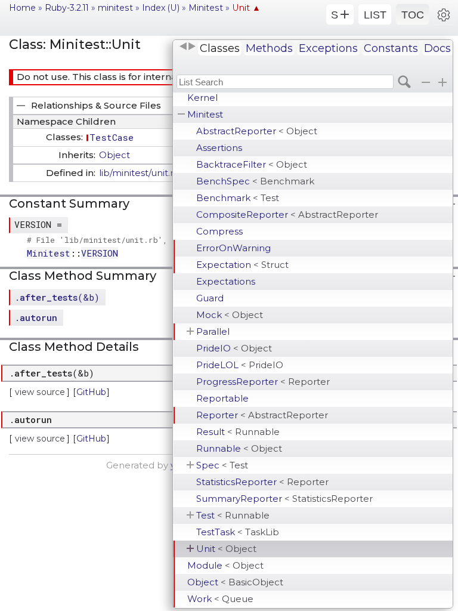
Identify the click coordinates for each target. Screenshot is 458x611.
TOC (412, 15)
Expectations (225, 281)
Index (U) (161, 7)
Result (238, 431)
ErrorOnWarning (233, 248)
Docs (437, 48)
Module (225, 565)
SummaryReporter (284, 498)
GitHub (91, 392)
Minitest (205, 114)
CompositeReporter (287, 214)
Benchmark (237, 197)
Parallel (213, 331)
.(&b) (57, 297)
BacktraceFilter (251, 164)
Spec (222, 465)
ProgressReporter (263, 381)
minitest (115, 7)
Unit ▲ (246, 7)
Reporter (262, 415)
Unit (226, 548)
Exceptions (328, 48)
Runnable (239, 448)
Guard (210, 298)
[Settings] (443, 14)
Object (235, 582)
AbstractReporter (256, 131)
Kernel (202, 97)
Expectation (242, 264)
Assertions (219, 147)
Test (233, 515)
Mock (229, 314)
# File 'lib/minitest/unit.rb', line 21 (116, 239)
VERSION (99, 253)
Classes (220, 48)
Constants (391, 48)
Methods (269, 48)
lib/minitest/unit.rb (139, 172)
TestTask (237, 532)
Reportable (222, 398)
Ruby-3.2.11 (67, 7)
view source (40, 392)
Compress (219, 231)
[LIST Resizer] (187, 46)
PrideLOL (239, 365)
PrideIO (234, 348)
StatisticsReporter (262, 481)
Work (220, 598)
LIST (375, 15)
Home (22, 7)
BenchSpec (255, 181)
